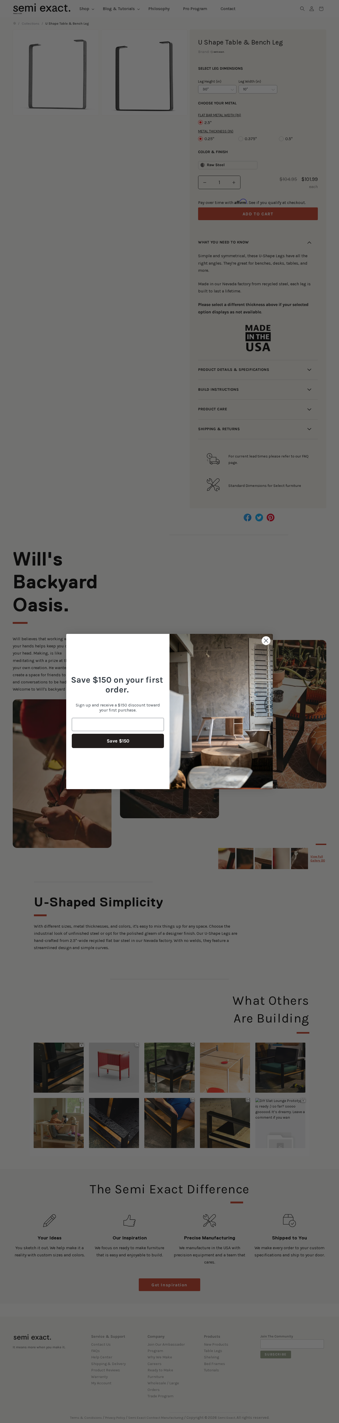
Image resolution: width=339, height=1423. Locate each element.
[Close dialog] (266, 640)
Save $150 (118, 741)
